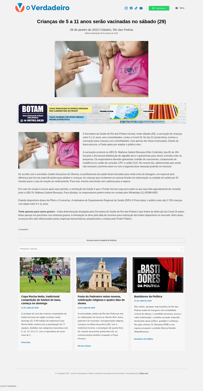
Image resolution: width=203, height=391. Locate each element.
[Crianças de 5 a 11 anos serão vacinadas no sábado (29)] (101, 69)
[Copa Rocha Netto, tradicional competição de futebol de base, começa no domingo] (45, 303)
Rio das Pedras (123, 29)
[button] (180, 8)
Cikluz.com (143, 373)
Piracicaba (25, 342)
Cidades (105, 29)
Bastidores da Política (143, 339)
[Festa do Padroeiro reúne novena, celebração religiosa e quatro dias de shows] (101, 303)
